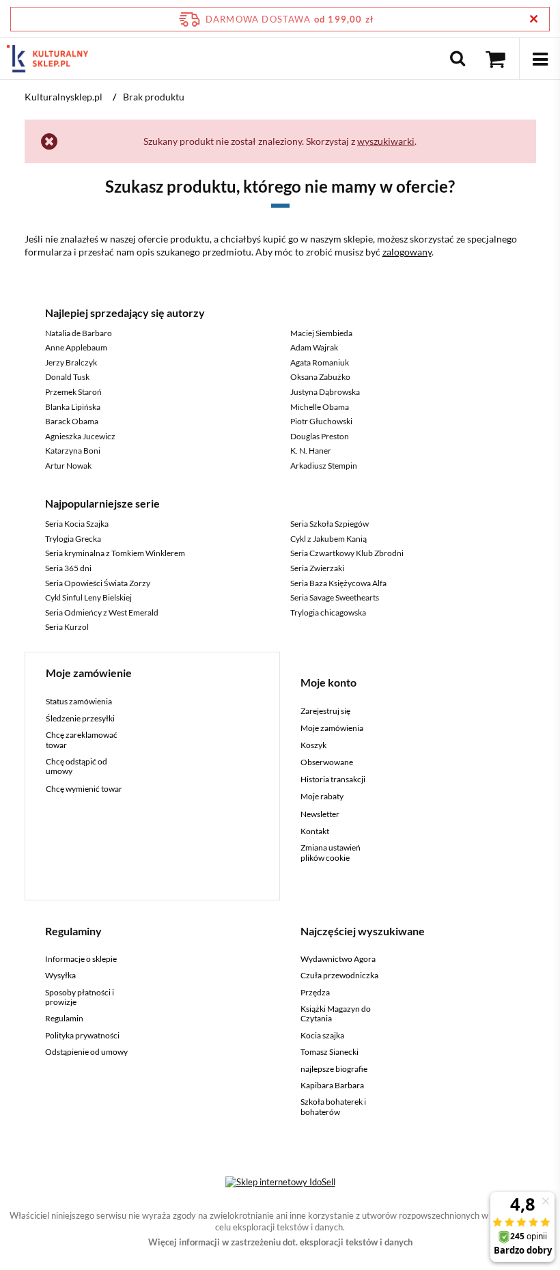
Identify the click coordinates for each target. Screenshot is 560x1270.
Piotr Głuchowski (321, 421)
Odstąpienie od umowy (86, 1052)
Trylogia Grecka (73, 539)
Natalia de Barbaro (78, 333)
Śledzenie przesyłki (80, 718)
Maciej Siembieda (321, 333)
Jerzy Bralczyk (71, 362)
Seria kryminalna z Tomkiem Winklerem (115, 553)
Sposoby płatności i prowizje (79, 997)
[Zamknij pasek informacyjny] (534, 19)
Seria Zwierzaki (317, 568)
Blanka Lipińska (72, 407)
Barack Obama (71, 421)
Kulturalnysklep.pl (63, 96)
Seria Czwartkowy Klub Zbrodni (347, 553)
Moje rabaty (322, 796)
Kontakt (314, 831)
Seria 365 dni (68, 568)
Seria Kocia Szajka (77, 524)
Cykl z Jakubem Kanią (328, 539)
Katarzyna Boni (72, 450)
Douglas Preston (319, 436)
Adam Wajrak (314, 347)
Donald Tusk (67, 377)
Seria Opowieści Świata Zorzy (97, 583)
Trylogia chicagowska (328, 612)
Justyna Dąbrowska (325, 392)
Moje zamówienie (89, 672)
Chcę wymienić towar (84, 789)
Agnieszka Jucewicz (80, 436)
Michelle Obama (319, 407)
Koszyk (313, 745)
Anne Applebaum (76, 347)
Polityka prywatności (82, 1035)
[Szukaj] (457, 58)
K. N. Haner (310, 450)
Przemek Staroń (73, 392)
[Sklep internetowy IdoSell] (280, 1181)
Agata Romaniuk (319, 362)
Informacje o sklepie (81, 959)
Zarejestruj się (325, 711)
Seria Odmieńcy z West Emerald (101, 612)
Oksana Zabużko (320, 377)
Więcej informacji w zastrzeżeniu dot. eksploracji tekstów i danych (280, 1242)
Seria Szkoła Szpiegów (329, 524)
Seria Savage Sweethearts (334, 597)
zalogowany (407, 252)
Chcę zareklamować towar (81, 739)
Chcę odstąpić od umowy (76, 766)
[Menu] (539, 58)
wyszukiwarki (386, 141)
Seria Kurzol (67, 627)
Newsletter (319, 814)
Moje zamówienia (331, 728)
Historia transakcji (332, 779)
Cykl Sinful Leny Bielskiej (88, 597)
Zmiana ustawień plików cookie (330, 852)
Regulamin (64, 1018)
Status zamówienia (79, 701)
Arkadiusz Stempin (323, 465)
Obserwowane (326, 762)
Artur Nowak (68, 465)
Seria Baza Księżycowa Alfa (338, 583)
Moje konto (328, 682)
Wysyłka (60, 975)
